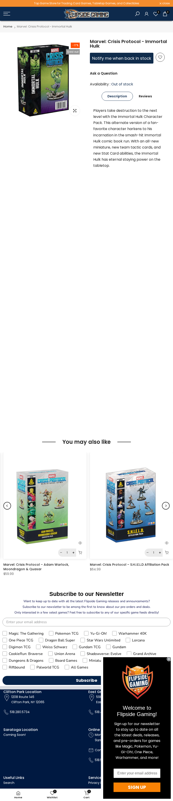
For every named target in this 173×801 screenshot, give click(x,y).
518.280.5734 (20, 712)
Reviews (145, 96)
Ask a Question (103, 73)
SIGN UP (137, 787)
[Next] (166, 506)
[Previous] (7, 506)
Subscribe (86, 680)
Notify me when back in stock (121, 58)
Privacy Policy (98, 782)
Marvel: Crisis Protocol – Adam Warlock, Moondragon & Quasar (36, 566)
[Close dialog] (169, 659)
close (9, 3)
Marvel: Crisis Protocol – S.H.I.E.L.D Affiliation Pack (129, 564)
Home (7, 26)
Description (117, 96)
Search (8, 782)
